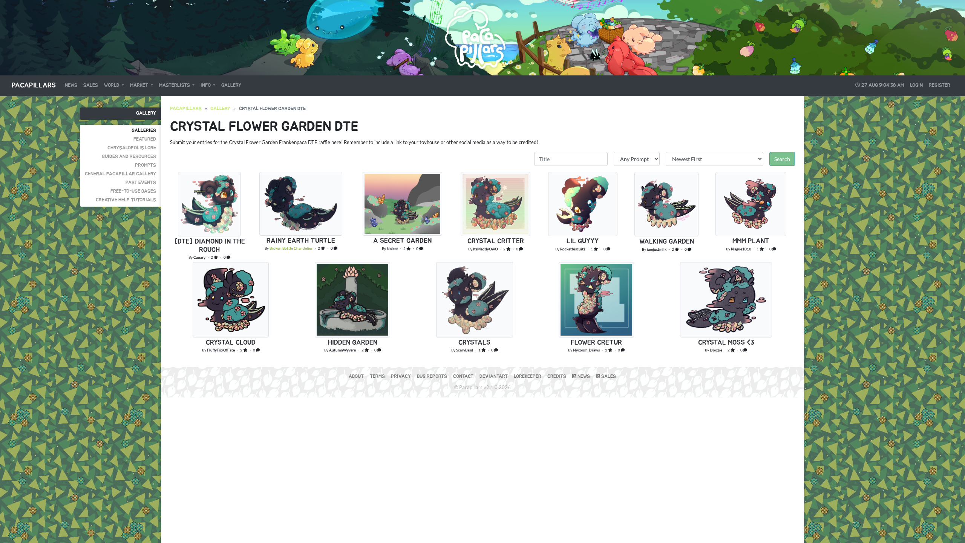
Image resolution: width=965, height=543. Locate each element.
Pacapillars (34, 85)
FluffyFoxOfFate (221, 350)
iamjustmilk (656, 249)
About (356, 376)
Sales (90, 85)
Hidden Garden (352, 342)
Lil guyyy (583, 241)
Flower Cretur (596, 342)
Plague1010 (741, 249)
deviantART (493, 376)
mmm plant (750, 241)
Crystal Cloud (231, 342)
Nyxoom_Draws (586, 350)
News (71, 85)
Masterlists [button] (175, 85)
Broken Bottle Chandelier (291, 248)
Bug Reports (432, 376)
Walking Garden (666, 241)
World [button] (112, 85)
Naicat (392, 248)
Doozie (716, 350)
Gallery (231, 85)
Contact (463, 376)
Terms (377, 376)
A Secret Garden (402, 241)
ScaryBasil (464, 350)
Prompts (145, 165)
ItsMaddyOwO (485, 249)
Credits (556, 376)
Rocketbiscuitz (572, 249)
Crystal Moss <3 (726, 342)
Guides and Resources (129, 156)
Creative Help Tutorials (126, 200)
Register (939, 85)
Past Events (141, 182)
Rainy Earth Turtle (301, 241)
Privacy (401, 376)
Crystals (474, 342)
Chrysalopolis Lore (131, 148)
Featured (144, 139)
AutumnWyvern (342, 350)
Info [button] (206, 85)
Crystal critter (495, 241)
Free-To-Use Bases (133, 191)
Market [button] (139, 85)
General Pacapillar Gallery (120, 174)
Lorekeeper (527, 376)
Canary (199, 257)
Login (916, 85)
